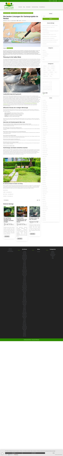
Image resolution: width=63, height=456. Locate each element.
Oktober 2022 (45, 173)
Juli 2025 (44, 113)
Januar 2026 (24, 254)
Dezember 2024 (45, 126)
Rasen (52, 74)
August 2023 (45, 156)
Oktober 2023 (45, 152)
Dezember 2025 (24, 255)
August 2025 (45, 111)
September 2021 (24, 316)
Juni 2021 (44, 197)
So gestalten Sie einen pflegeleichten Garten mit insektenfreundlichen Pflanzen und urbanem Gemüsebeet (50, 42)
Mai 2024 (44, 139)
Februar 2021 (45, 203)
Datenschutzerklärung (60, 454)
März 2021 (44, 201)
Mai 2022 (44, 180)
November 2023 (45, 150)
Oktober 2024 (45, 130)
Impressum (10, 248)
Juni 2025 (44, 115)
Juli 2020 (44, 212)
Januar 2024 (24, 284)
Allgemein (44, 50)
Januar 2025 (44, 124)
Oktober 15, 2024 (7, 20)
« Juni (43, 94)
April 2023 (24, 296)
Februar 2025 (45, 122)
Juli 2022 (24, 305)
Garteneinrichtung (52, 254)
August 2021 (45, 193)
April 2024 (44, 141)
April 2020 (24, 334)
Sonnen (51, 76)
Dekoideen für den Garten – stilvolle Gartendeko (50, 25)
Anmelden (38, 251)
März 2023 (44, 165)
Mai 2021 (44, 199)
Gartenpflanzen (53, 255)
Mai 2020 (44, 216)
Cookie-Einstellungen (10, 251)
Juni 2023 (24, 293)
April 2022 (44, 182)
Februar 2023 (45, 167)
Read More (7, 236)
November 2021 (45, 188)
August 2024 (24, 275)
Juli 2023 (44, 158)
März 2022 (44, 184)
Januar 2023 (44, 169)
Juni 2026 (44, 100)
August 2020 (45, 210)
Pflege (44, 59)
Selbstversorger (45, 76)
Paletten (44, 74)
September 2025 (45, 109)
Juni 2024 (44, 137)
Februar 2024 (45, 145)
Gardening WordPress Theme (29, 339)
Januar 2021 (24, 325)
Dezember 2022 (45, 171)
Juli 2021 (44, 195)
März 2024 (44, 143)
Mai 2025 (24, 263)
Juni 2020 (44, 214)
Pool (48, 74)
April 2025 (24, 264)
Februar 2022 (45, 186)
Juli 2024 (44, 135)
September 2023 (45, 154)
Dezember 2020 (24, 326)
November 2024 (45, 128)
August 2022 (24, 304)
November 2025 (45, 107)
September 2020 (45, 208)
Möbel (43, 57)
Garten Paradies (14, 20)
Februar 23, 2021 (33, 221)
